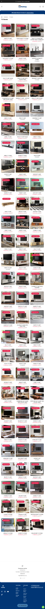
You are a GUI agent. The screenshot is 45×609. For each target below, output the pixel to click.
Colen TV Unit (8, 174)
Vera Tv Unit (8, 211)
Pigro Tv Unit (22, 249)
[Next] (43, 1)
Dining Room (17, 593)
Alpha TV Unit (37, 267)
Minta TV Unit (8, 118)
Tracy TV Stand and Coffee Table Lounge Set (37, 39)
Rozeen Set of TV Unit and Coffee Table (22, 402)
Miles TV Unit (37, 345)
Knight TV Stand (37, 552)
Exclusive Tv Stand (8, 58)
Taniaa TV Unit (37, 363)
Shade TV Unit (22, 58)
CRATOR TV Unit (8, 306)
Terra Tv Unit (8, 249)
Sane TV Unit (22, 174)
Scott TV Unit (8, 363)
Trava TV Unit (22, 286)
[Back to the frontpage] (1, 17)
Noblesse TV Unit (8, 458)
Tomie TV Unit (22, 193)
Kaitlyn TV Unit (37, 193)
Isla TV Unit (8, 345)
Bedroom (17, 590)
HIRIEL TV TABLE (8, 155)
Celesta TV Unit (22, 439)
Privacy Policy (24, 597)
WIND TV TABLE (37, 136)
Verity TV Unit (8, 267)
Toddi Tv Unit (22, 363)
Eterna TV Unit (8, 495)
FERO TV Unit (22, 118)
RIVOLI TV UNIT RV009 (37, 98)
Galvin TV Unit (22, 495)
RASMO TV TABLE (22, 155)
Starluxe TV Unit (37, 439)
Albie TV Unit (37, 382)
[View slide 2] (21, 578)
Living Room (17, 588)
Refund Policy (24, 591)
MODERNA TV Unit (37, 118)
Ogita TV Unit (8, 401)
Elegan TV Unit (8, 421)
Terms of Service (25, 594)
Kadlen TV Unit (37, 174)
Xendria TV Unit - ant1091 (22, 98)
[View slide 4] (24, 578)
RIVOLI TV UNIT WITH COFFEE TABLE (22, 79)
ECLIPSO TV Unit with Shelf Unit (22, 326)
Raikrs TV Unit (8, 193)
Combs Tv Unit (37, 230)
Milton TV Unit (8, 286)
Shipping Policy (25, 601)
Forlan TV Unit (23, 514)
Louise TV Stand (8, 514)
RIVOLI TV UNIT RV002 (22, 136)
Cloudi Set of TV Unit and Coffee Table (8, 99)
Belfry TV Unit (8, 477)
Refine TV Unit (37, 421)
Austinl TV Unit (37, 211)
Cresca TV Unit (22, 477)
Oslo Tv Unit (37, 249)
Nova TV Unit (22, 267)
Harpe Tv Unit (22, 230)
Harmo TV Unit (37, 495)
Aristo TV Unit (8, 38)
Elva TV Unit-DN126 (8, 78)
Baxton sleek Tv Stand (37, 514)
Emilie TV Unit (22, 382)
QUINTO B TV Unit (8, 325)
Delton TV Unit (37, 477)
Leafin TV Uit (37, 458)
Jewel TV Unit (8, 136)
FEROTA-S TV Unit (22, 306)
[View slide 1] (20, 578)
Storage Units (17, 596)
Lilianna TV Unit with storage (37, 287)
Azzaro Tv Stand (22, 552)
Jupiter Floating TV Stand (37, 59)
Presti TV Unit (8, 439)
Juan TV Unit (22, 345)
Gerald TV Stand (7, 533)
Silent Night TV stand (22, 38)
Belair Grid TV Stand (37, 533)
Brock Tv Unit (22, 211)
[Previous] (1, 1)
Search (24, 588)
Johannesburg (29, 12)
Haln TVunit (37, 155)
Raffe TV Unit (37, 325)
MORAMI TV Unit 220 (37, 78)
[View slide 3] (23, 578)
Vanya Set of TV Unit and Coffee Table (37, 402)
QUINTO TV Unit (37, 306)
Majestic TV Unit (22, 421)
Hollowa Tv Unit (22, 458)
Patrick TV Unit (8, 382)
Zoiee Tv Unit (8, 230)
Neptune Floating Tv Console (8, 552)
